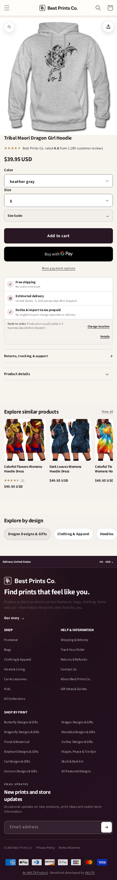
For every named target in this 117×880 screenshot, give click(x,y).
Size (7, 189)
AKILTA (90, 872)
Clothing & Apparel (73, 533)
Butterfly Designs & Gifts (21, 722)
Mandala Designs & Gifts (78, 732)
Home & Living (14, 669)
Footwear (11, 640)
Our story (14, 618)
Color (8, 169)
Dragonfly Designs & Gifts (21, 732)
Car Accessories (15, 679)
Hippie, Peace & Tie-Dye (78, 751)
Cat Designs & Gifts (17, 761)
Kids (7, 689)
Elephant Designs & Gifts (21, 751)
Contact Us (69, 669)
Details (105, 336)
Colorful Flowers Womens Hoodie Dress (23, 469)
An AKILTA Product (35, 872)
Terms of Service (69, 847)
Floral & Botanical (17, 742)
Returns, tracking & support (26, 356)
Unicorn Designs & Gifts (20, 771)
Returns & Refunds (74, 659)
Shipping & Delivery (75, 640)
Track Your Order (73, 649)
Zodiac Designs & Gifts (77, 742)
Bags (7, 649)
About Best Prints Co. (76, 679)
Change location (99, 326)
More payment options (58, 268)
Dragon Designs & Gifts (27, 533)
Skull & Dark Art (72, 761)
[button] (7, 8)
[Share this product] (108, 26)
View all (107, 411)
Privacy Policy (45, 847)
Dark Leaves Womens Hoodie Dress (65, 469)
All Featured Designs (76, 771)
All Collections (14, 699)
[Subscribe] (106, 827)
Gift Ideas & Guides (74, 689)
